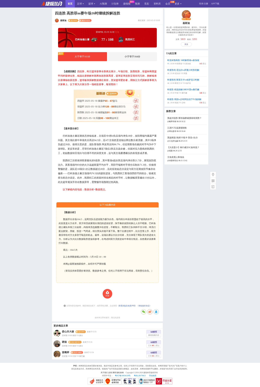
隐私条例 (120, 373)
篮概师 (65, 352)
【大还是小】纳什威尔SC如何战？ (183, 149)
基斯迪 (186, 23)
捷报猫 (126, 3)
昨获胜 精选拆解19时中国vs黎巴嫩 (186, 91)
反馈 (110, 373)
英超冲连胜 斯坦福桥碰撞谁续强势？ (184, 120)
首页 (70, 3)
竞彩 (146, 3)
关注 (186, 44)
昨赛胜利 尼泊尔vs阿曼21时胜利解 (183, 71)
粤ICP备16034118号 (122, 376)
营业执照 (152, 376)
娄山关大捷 (68, 331)
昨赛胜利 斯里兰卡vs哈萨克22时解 (183, 81)
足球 (79, 3)
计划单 (115, 3)
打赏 (107, 296)
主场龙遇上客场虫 (177, 159)
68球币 (153, 333)
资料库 (157, 3)
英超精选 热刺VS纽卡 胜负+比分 (182, 139)
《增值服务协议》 (144, 306)
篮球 (90, 3)
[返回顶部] (213, 175)
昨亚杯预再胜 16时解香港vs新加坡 (186, 62)
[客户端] (213, 181)
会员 (167, 3)
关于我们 (104, 373)
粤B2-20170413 (140, 376)
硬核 (64, 342)
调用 (114, 373)
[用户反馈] (213, 187)
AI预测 (103, 3)
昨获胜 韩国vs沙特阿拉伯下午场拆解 (186, 101)
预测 (137, 3)
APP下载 (215, 4)
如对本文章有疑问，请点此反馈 (107, 318)
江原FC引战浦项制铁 (177, 129)
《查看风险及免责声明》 (127, 306)
